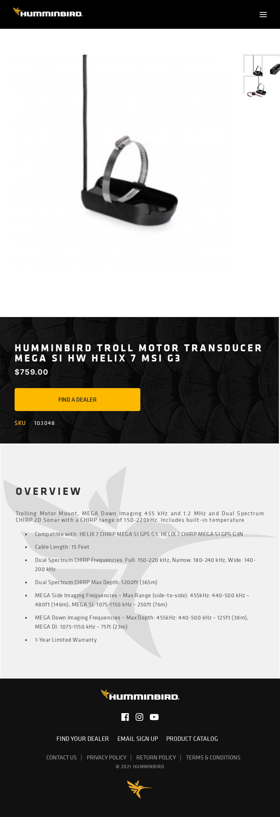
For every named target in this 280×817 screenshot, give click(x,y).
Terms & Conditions (213, 757)
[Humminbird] (48, 14)
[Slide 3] (258, 90)
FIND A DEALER (77, 399)
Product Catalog (192, 739)
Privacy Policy (107, 757)
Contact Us (61, 757)
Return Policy (156, 757)
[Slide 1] (258, 69)
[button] (263, 14)
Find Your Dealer (84, 739)
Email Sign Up (139, 739)
